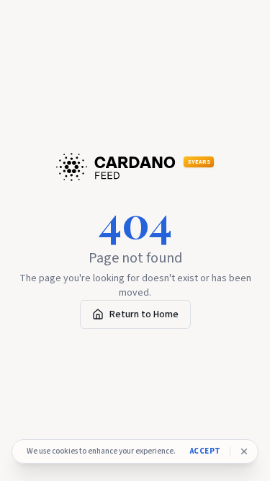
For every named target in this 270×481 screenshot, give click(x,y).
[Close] (244, 451)
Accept (205, 451)
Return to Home (144, 314)
